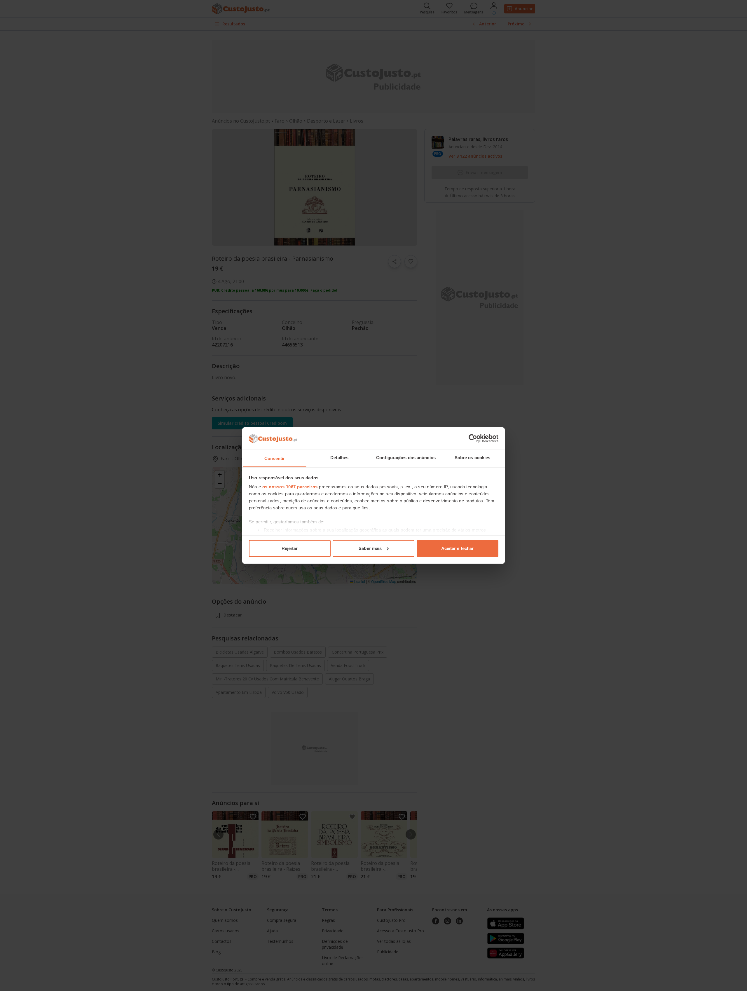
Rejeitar (290, 548)
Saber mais (370, 548)
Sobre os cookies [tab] (473, 457)
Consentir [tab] (274, 458)
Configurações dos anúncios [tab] (406, 457)
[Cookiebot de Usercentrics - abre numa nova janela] (472, 438)
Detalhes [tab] (339, 457)
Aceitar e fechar (457, 548)
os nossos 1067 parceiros (290, 486)
